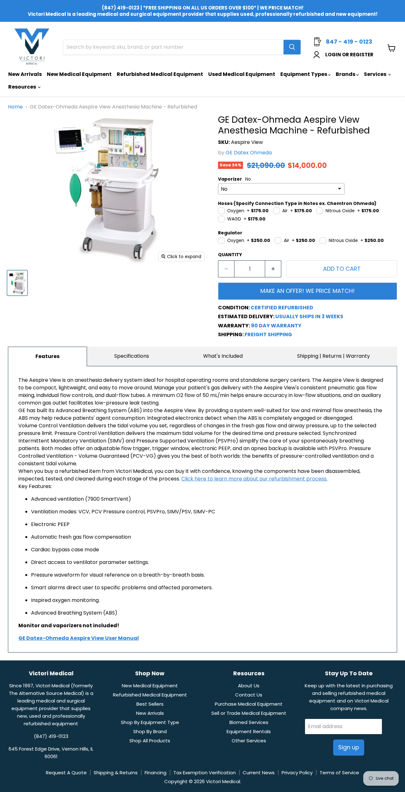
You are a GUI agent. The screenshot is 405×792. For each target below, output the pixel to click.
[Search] (292, 47)
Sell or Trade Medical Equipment (248, 713)
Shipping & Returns (116, 772)
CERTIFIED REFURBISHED (282, 307)
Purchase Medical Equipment (249, 704)
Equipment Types (304, 74)
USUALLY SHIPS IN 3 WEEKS (309, 316)
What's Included (223, 356)
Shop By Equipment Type (150, 722)
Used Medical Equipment (241, 74)
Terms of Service (339, 772)
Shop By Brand (150, 731)
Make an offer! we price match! (307, 291)
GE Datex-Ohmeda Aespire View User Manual (78, 638)
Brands (346, 74)
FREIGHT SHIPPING (268, 334)
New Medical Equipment (79, 74)
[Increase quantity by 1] (273, 269)
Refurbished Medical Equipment (160, 74)
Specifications (131, 356)
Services (375, 74)
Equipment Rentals (249, 731)
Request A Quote (66, 772)
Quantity (230, 254)
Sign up (348, 747)
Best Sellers (150, 704)
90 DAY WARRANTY (276, 325)
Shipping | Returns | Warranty (333, 356)
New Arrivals (25, 74)
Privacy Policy (297, 772)
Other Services (249, 740)
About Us (248, 685)
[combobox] (173, 47)
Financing (155, 772)
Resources (22, 86)
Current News (259, 772)
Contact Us (248, 694)
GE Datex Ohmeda (249, 152)
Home (15, 107)
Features (47, 356)
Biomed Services (248, 722)
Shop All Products (149, 740)
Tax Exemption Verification (204, 772)
